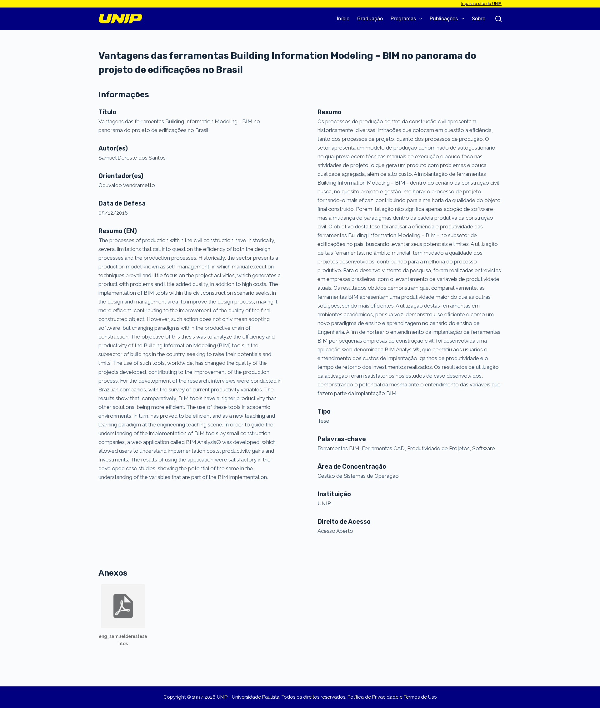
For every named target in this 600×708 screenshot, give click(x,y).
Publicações (444, 19)
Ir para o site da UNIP (481, 3)
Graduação (370, 19)
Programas (403, 19)
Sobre (478, 19)
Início (343, 19)
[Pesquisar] (498, 19)
